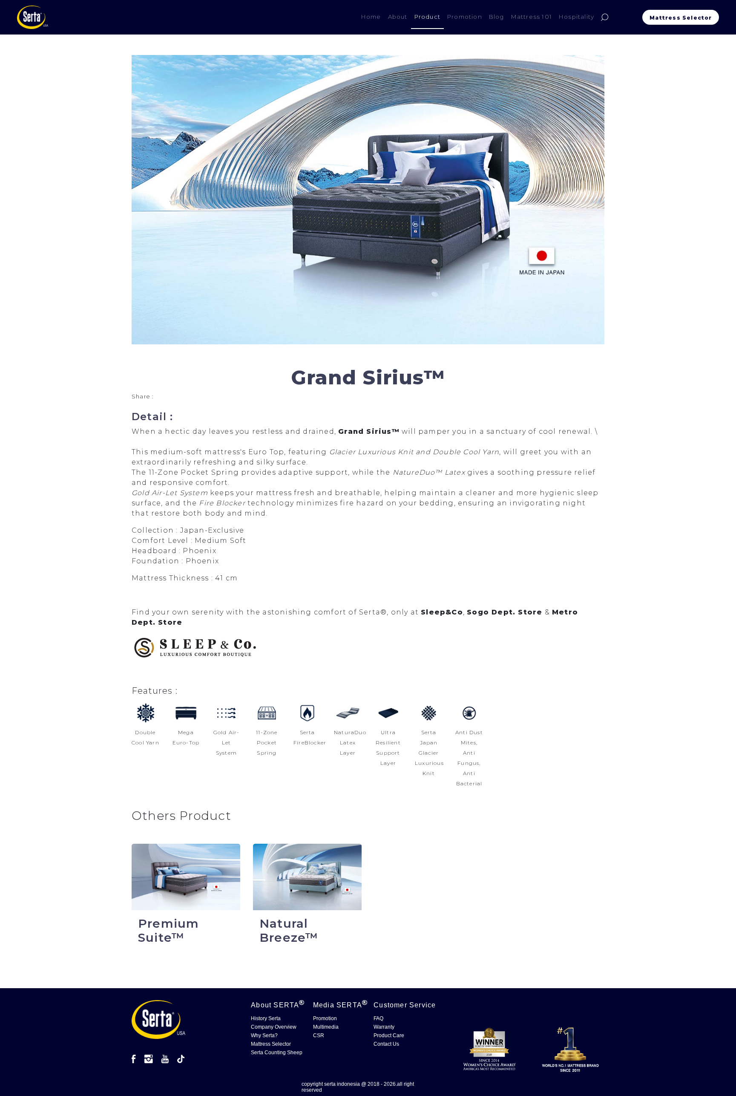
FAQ (378, 1018)
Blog (496, 16)
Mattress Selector (683, 17)
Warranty (384, 1027)
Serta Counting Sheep (276, 1053)
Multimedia (326, 1027)
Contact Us (386, 1044)
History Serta (266, 1018)
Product (427, 16)
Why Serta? (264, 1035)
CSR (318, 1035)
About (398, 16)
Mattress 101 (531, 16)
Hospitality (576, 16)
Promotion (464, 16)
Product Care (389, 1035)
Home (373, 16)
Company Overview (273, 1027)
